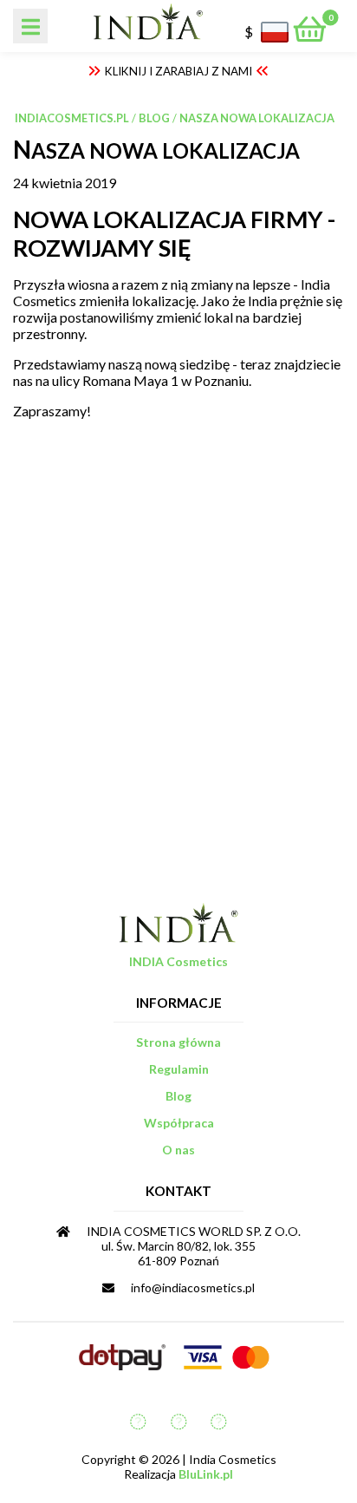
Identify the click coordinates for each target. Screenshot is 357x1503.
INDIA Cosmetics (178, 961)
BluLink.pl (205, 1474)
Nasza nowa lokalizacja (256, 118)
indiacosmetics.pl (72, 118)
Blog (154, 118)
